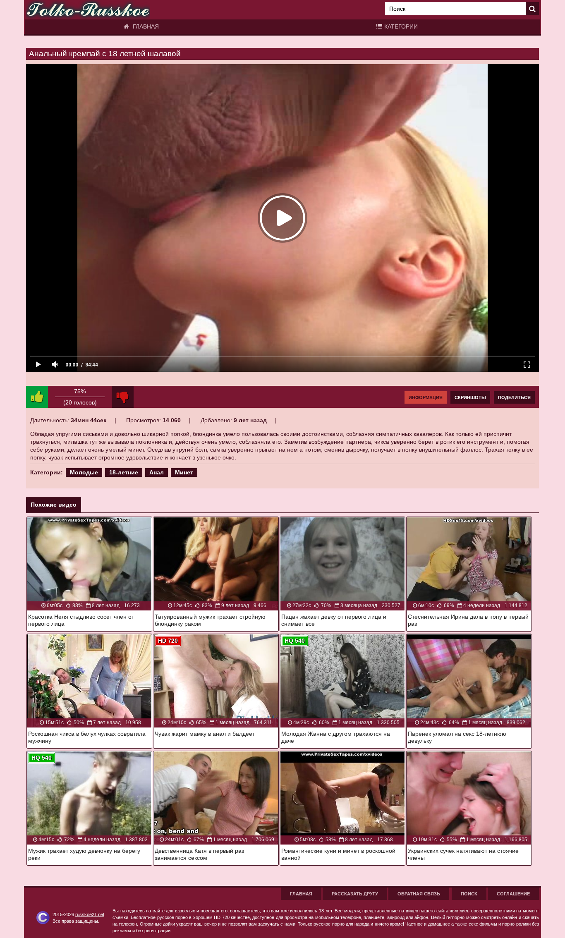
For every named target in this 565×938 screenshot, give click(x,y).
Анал (156, 472)
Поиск (469, 893)
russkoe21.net (89, 914)
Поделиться (514, 397)
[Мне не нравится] (123, 397)
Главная (145, 26)
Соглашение (513, 893)
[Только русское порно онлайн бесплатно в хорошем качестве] (88, 9)
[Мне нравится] (37, 397)
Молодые (84, 472)
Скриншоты (470, 397)
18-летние (123, 472)
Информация (426, 397)
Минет (184, 472)
